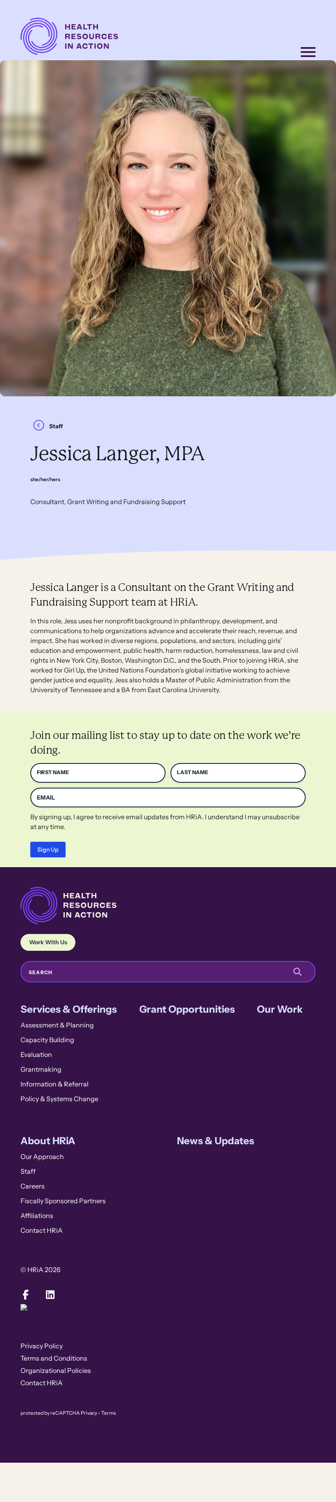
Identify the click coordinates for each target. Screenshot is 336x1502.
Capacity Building (47, 1040)
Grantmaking (40, 1069)
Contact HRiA (41, 1230)
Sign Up (48, 849)
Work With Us (48, 942)
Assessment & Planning (57, 1025)
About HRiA (47, 1140)
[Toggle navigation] (308, 52)
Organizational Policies (55, 1370)
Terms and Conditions (53, 1358)
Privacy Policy (41, 1346)
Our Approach (42, 1156)
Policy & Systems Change (59, 1099)
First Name (53, 772)
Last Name (192, 772)
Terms (108, 1413)
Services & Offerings (68, 1009)
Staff (56, 426)
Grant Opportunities (187, 1009)
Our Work (280, 1009)
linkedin (50, 1295)
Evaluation (36, 1054)
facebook (25, 1295)
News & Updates (215, 1140)
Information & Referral (54, 1084)
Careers (32, 1186)
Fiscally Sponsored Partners (63, 1201)
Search (40, 972)
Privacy (89, 1413)
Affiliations (36, 1215)
